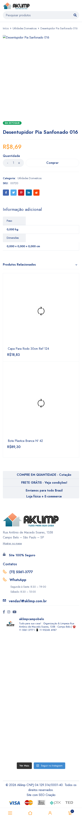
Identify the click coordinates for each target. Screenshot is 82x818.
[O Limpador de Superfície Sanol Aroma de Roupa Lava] (41, 698)
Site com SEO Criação (41, 795)
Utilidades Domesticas (25, 28)
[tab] (22, 209)
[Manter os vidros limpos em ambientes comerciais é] (41, 656)
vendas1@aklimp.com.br (28, 601)
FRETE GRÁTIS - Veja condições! (44, 482)
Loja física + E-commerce (44, 496)
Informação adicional (22, 209)
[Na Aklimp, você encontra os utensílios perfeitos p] (41, 739)
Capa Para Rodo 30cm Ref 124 (28, 349)
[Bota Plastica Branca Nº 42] (41, 403)
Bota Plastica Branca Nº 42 (25, 441)
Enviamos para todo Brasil (44, 490)
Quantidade (11, 156)
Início (6, 28)
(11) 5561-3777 (21, 571)
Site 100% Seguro (22, 555)
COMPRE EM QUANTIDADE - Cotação (44, 475)
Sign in (50, 813)
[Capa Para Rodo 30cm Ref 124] (41, 311)
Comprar (52, 163)
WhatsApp (18, 579)
